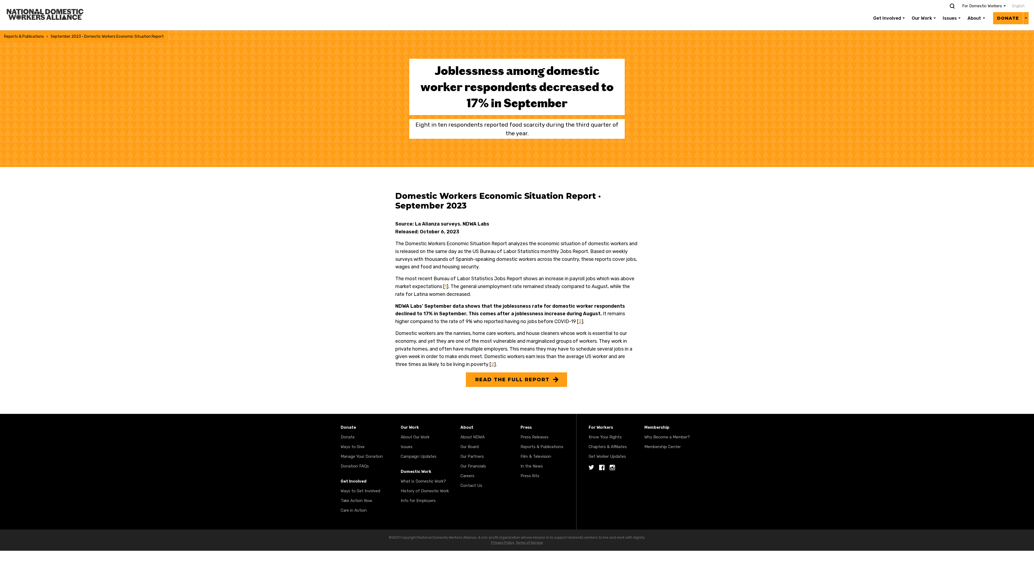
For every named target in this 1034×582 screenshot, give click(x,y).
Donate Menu (1026, 18)
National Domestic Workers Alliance (39, 4)
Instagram (612, 468)
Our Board (469, 446)
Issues (950, 18)
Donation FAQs (355, 466)
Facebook (602, 468)
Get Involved (887, 18)
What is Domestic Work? (423, 481)
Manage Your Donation (362, 456)
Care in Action (354, 510)
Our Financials (473, 466)
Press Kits (530, 475)
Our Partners (472, 456)
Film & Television (536, 456)
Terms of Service (529, 543)
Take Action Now (356, 500)
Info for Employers (418, 500)
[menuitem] (1017, 6)
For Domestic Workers (982, 6)
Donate (1008, 18)
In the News (532, 466)
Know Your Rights (605, 437)
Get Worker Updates (607, 456)
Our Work (922, 18)
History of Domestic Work (425, 491)
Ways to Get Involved (360, 491)
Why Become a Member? (667, 437)
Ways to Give (353, 446)
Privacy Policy (502, 543)
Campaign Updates (418, 456)
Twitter (591, 468)
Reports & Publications (24, 36)
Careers (467, 475)
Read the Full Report (512, 380)
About (974, 18)
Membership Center (662, 446)
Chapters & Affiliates (608, 446)
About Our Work (415, 437)
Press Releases (535, 437)
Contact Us (471, 485)
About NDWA (472, 437)
